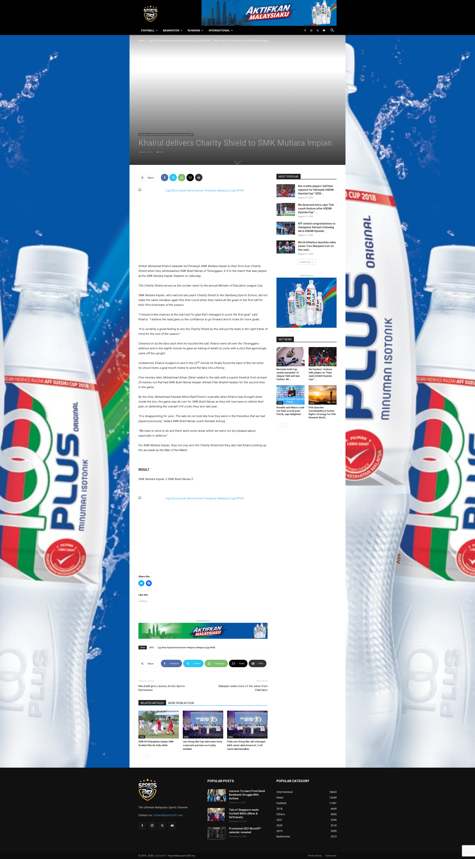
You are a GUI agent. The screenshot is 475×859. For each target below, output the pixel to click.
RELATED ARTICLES (152, 703)
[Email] (190, 177)
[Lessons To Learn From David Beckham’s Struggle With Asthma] (216, 795)
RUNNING (194, 30)
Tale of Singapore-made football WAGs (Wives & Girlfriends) (244, 813)
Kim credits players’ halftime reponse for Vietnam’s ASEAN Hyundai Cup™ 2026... (316, 190)
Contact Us (331, 855)
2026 (142, 737)
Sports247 (160, 855)
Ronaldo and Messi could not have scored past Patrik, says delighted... (290, 411)
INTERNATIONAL (219, 30)
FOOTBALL (148, 30)
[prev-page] (140, 756)
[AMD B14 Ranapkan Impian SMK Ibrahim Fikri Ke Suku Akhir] (158, 724)
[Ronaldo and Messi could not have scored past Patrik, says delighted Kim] (290, 394)
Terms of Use (315, 855)
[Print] (198, 177)
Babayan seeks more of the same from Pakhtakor (243, 688)
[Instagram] (311, 30)
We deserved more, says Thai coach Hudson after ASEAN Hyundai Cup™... (316, 208)
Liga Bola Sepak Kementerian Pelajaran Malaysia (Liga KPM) (179, 40)
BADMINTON (171, 30)
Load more (305, 261)
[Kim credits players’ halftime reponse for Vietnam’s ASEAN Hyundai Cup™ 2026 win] (285, 190)
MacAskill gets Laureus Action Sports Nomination (161, 688)
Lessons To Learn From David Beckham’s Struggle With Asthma (247, 795)
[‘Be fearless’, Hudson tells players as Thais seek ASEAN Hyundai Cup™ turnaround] (323, 356)
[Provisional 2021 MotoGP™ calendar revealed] (216, 833)
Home (141, 40)
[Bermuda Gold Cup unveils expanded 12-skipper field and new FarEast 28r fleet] (290, 356)
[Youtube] (324, 30)
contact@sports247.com (168, 815)
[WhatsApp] (181, 177)
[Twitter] (317, 30)
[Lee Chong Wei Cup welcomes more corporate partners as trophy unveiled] (203, 724)
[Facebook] (305, 30)
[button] (332, 30)
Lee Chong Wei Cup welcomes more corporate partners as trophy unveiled (202, 745)
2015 (151, 647)
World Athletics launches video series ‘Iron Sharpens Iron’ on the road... (317, 246)
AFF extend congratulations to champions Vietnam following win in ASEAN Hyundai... (316, 227)
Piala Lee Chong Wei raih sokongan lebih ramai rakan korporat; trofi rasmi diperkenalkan (246, 745)
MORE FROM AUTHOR (181, 703)
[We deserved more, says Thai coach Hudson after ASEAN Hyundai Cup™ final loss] (285, 209)
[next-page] (146, 756)
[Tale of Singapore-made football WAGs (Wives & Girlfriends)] (216, 814)
